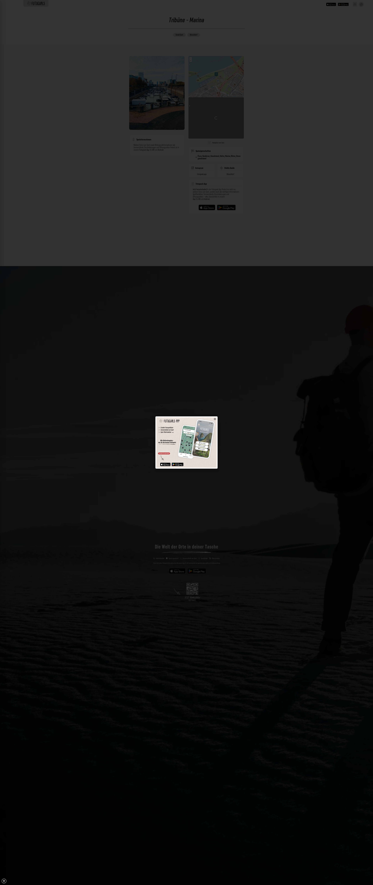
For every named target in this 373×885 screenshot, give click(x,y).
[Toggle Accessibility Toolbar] (4, 881)
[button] (215, 419)
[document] (186, 442)
